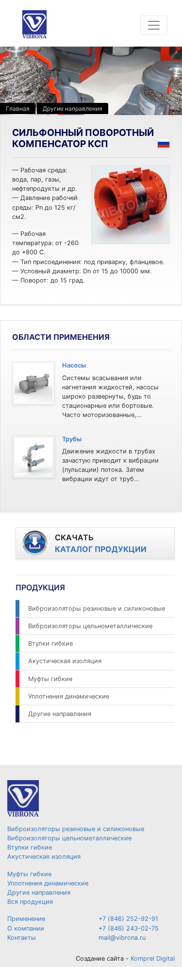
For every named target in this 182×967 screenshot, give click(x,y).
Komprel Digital (153, 958)
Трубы (72, 439)
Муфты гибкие (50, 679)
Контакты (21, 937)
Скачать (101, 543)
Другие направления (72, 108)
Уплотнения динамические (68, 696)
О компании (25, 928)
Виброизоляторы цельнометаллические (90, 626)
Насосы (74, 365)
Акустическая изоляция (64, 661)
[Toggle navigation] (153, 25)
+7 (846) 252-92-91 (128, 918)
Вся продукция (30, 901)
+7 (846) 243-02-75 (129, 928)
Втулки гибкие (50, 643)
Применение (26, 918)
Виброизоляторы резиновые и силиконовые (96, 608)
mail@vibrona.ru (122, 937)
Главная (18, 108)
